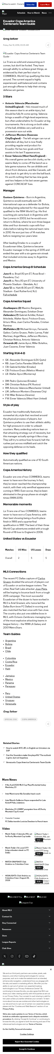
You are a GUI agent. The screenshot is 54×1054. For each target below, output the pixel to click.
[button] (50, 13)
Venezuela (10, 703)
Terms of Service (34, 1014)
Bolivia (8, 644)
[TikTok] (34, 956)
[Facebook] (19, 956)
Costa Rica (11, 661)
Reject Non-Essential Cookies (27, 1042)
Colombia (10, 658)
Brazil (8, 647)
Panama (9, 682)
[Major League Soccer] (4, 12)
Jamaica (10, 675)
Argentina (10, 640)
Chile (8, 651)
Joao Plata (41, 588)
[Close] (51, 969)
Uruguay (9, 700)
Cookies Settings (27, 1034)
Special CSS (11, 719)
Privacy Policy (8, 1009)
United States (12, 696)
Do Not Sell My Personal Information (17, 1029)
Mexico (9, 679)
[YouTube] (26, 956)
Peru (7, 693)
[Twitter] (4, 956)
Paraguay (10, 686)
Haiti (7, 668)
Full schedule (10, 294)
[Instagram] (12, 956)
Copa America (29, 719)
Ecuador (9, 665)
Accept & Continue (27, 1049)
